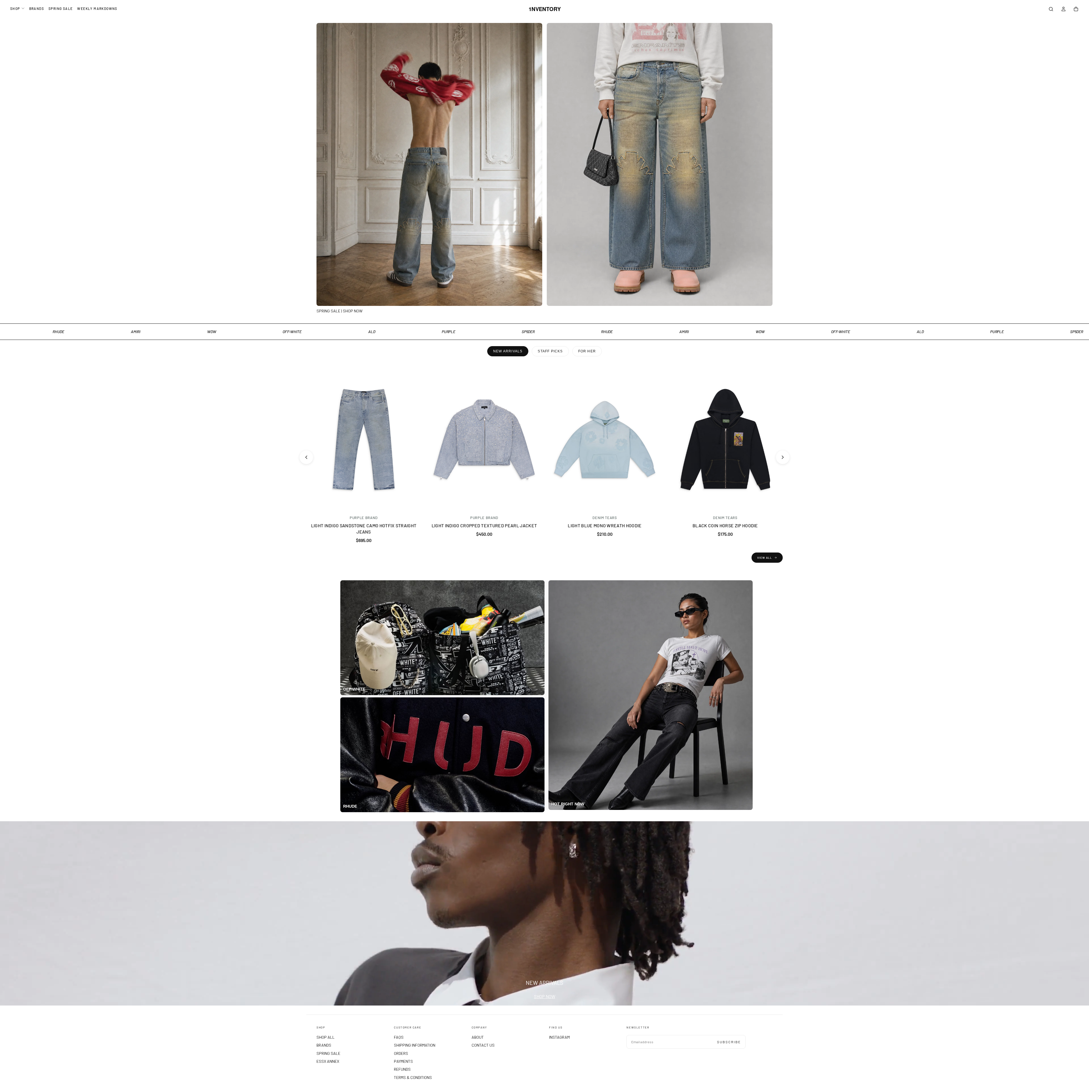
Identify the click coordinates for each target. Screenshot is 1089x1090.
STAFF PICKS (550, 351)
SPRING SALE (60, 8)
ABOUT (478, 1037)
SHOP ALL (325, 1037)
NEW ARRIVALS (507, 351)
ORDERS (401, 1053)
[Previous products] (306, 457)
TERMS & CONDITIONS (413, 1077)
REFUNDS (402, 1069)
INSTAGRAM (559, 1037)
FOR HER (587, 351)
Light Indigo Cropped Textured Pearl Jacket (484, 525)
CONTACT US (483, 1045)
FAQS (399, 1037)
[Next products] (783, 457)
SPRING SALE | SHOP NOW (339, 310)
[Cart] (1076, 10)
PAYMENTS (403, 1061)
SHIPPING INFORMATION (414, 1045)
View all (764, 557)
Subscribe (729, 1042)
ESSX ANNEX (327, 1061)
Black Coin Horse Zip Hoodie (725, 525)
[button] (1051, 10)
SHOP (15, 8)
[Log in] (1063, 10)
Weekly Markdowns (97, 8)
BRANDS (36, 8)
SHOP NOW (544, 996)
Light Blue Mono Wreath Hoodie (604, 525)
